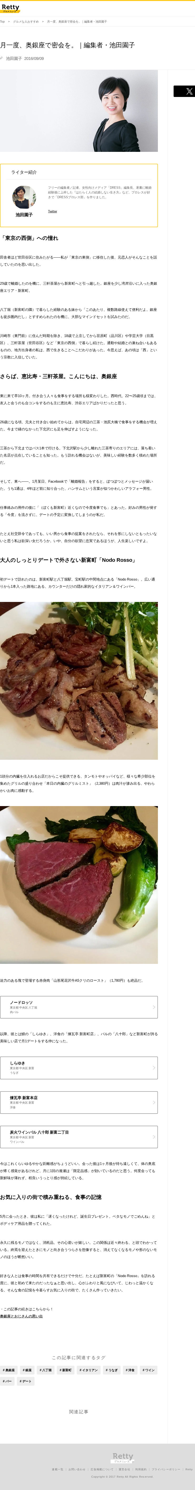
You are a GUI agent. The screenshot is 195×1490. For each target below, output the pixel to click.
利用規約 (141, 1469)
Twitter (52, 211)
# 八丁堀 (46, 1370)
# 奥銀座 (9, 1370)
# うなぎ (112, 1370)
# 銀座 (27, 1370)
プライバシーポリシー (166, 1469)
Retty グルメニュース (10, 9)
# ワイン (149, 1370)
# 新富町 (66, 1370)
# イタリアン (89, 1370)
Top (2, 21)
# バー (7, 1381)
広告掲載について (102, 1469)
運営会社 (124, 1469)
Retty (189, 1469)
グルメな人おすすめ (26, 21)
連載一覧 (57, 1469)
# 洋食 (130, 1370)
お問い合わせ (77, 1469)
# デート (26, 1381)
